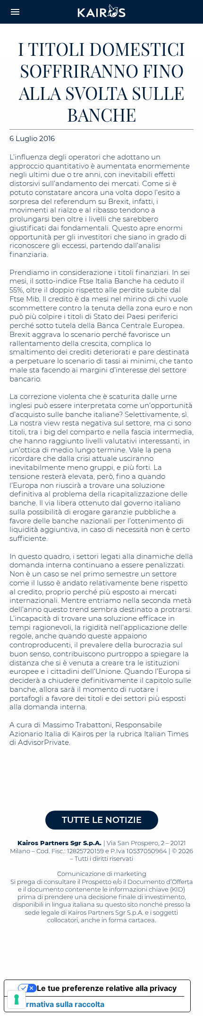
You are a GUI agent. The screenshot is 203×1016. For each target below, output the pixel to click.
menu (15, 12)
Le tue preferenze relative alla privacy (107, 988)
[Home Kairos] (101, 12)
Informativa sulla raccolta (58, 1004)
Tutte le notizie (102, 820)
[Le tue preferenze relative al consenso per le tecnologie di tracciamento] (16, 999)
